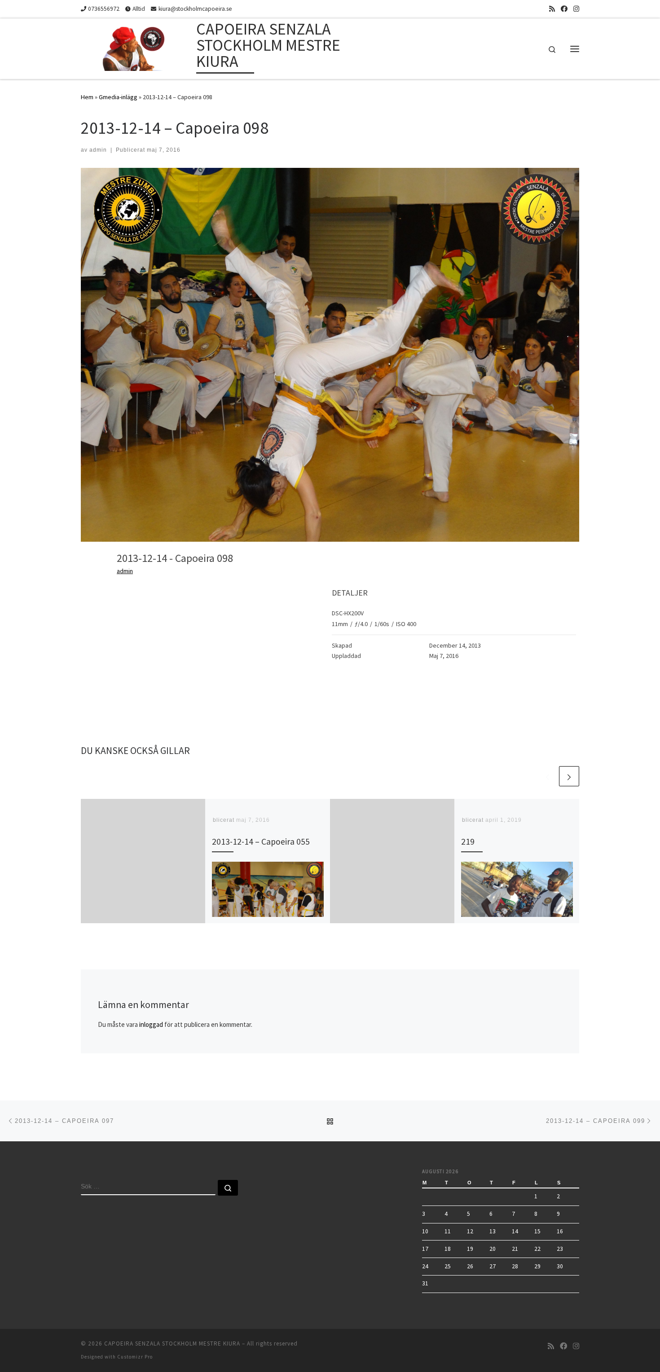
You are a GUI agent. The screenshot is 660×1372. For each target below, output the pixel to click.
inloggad (151, 1024)
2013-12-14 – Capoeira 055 (261, 841)
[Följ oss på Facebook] (564, 9)
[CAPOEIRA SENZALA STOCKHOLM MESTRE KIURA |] (137, 47)
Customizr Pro (135, 1357)
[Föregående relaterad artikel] (547, 776)
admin (98, 150)
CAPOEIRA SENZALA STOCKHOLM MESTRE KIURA (172, 1343)
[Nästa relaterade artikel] (569, 776)
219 (468, 841)
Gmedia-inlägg (118, 97)
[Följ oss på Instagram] (576, 9)
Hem (87, 97)
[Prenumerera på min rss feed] (552, 9)
